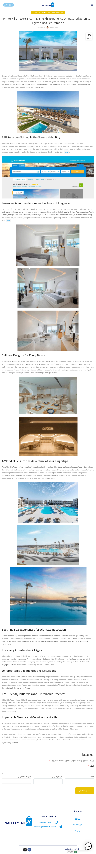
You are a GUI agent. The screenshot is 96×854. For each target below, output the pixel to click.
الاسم (91, 776)
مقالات (77, 819)
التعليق (91, 766)
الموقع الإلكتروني (24, 776)
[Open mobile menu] (92, 4)
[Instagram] (25, 849)
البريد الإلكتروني (56, 776)
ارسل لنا (77, 830)
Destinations (58, 12)
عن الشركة (77, 824)
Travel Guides (47, 12)
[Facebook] (29, 849)
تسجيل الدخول (8, 5)
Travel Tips (37, 12)
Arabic (71, 852)
